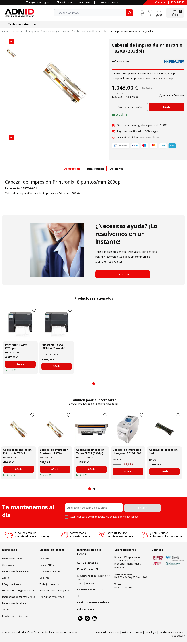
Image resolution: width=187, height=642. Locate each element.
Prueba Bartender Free (15, 616)
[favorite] (150, 11)
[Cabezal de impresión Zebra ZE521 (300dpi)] (91, 429)
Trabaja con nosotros (51, 584)
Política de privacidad (107, 632)
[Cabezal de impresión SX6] (164, 429)
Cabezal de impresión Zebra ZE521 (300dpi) (90, 451)
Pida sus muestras (50, 571)
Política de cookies (132, 632)
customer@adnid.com (97, 602)
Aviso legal (151, 632)
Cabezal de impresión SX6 (163, 451)
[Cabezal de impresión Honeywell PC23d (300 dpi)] (128, 429)
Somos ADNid (47, 565)
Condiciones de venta (171, 632)
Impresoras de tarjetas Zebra (18, 596)
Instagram (87, 618)
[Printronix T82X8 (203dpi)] (20, 324)
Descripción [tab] (72, 168)
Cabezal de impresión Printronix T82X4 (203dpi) (17, 451)
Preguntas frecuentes (52, 596)
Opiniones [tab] (116, 168)
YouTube (80, 618)
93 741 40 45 (177, 2)
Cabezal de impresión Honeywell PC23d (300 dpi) (127, 451)
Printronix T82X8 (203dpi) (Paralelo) (53, 346)
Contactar (160, 2)
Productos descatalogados (54, 590)
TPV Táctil (7, 609)
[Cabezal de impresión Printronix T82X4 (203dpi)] (18, 429)
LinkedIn (94, 618)
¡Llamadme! (122, 274)
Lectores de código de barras (18, 590)
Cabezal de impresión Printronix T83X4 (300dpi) (54, 451)
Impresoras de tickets (14, 603)
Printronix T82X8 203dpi (159, 78)
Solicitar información (130, 107)
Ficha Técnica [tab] (95, 168)
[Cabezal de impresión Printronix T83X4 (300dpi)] (55, 429)
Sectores (44, 577)
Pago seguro (178, 635)
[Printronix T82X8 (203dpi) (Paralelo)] (56, 324)
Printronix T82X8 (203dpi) (16, 346)
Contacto (44, 558)
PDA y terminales (11, 584)
